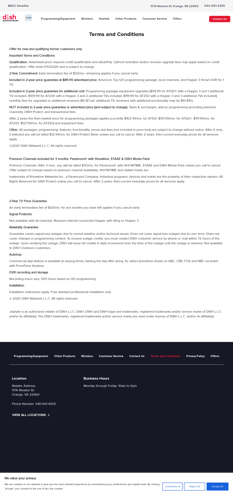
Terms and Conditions (165, 356)
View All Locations (29, 415)
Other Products (126, 19)
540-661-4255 (214, 6)
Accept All (217, 486)
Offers (177, 19)
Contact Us (220, 19)
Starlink (104, 19)
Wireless (87, 19)
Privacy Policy (195, 356)
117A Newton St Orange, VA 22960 (175, 6)
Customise (171, 486)
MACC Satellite (18, 6)
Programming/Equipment (58, 19)
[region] (116, 483)
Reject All (194, 486)
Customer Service (154, 19)
